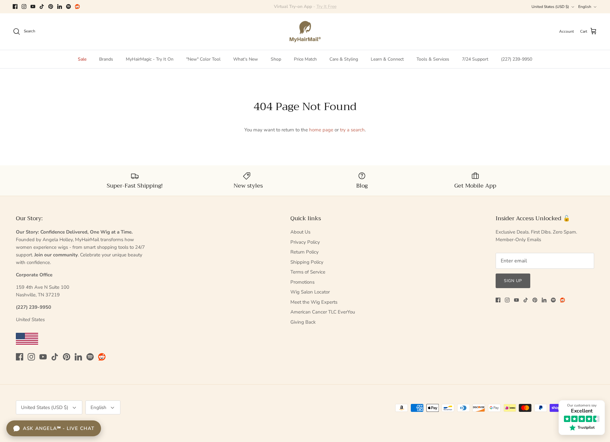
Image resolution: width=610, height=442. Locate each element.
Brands (106, 59)
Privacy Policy (305, 242)
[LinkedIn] (59, 6)
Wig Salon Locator (310, 292)
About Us (300, 232)
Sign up (513, 281)
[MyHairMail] (305, 31)
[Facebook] (15, 6)
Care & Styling (343, 59)
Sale (82, 59)
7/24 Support (475, 59)
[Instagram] (24, 6)
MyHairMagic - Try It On (149, 59)
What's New (245, 59)
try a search (352, 130)
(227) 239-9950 (516, 59)
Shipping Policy (306, 262)
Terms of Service (307, 272)
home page (321, 130)
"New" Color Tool (203, 59)
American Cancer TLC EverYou (322, 312)
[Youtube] (32, 6)
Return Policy (304, 252)
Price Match (305, 59)
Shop (276, 59)
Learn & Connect (387, 59)
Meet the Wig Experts (313, 302)
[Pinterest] (50, 6)
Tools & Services (433, 59)
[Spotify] (68, 6)
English (584, 6)
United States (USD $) (550, 6)
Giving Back (303, 322)
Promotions (302, 282)
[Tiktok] (41, 6)
